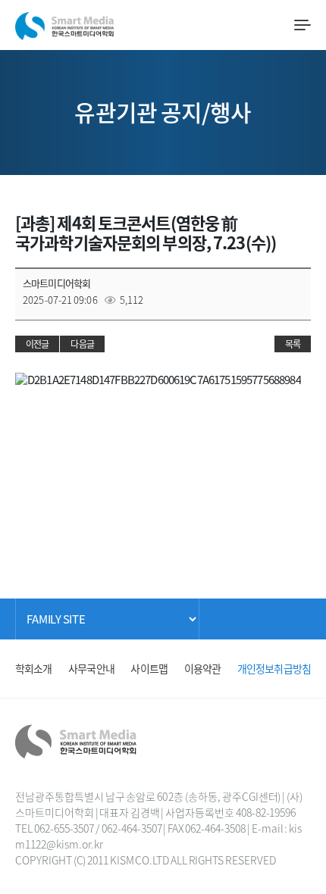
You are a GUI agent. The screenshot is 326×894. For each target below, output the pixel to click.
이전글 (37, 344)
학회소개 (33, 668)
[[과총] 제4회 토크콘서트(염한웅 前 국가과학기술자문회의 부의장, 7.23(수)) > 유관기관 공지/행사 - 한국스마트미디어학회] (64, 23)
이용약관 (202, 668)
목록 (292, 344)
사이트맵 (149, 668)
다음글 (82, 344)
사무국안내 (91, 668)
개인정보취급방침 (274, 668)
